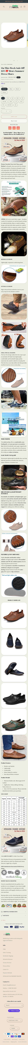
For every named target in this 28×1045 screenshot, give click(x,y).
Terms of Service (7, 962)
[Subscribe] (22, 1005)
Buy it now (14, 121)
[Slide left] (10, 60)
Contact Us (5, 969)
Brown (4, 89)
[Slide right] (17, 60)
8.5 (18, 98)
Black (17, 89)
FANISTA (8, 1039)
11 (16, 101)
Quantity (3, 108)
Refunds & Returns (7, 959)
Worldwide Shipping (8, 956)
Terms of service (6, 1041)
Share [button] (4, 920)
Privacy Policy (6, 966)
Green (4, 92)
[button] (4, 6)
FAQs (4, 949)
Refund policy (15, 1039)
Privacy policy (22, 1039)
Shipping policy (14, 1041)
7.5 (8, 98)
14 (15, 105)
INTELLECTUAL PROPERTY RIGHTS (12, 976)
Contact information (22, 1041)
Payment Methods (7, 973)
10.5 (11, 101)
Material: (6, 780)
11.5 (21, 101)
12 (3, 105)
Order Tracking (7, 952)
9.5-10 (4, 101)
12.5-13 (9, 105)
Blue (11, 89)
